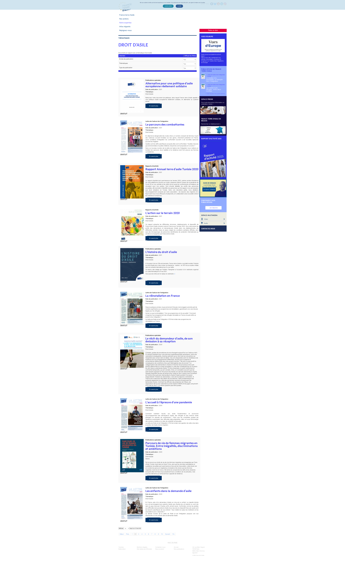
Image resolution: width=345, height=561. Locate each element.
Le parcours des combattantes (164, 124)
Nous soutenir (159, 549)
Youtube (121, 547)
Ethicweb (149, 549)
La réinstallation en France (162, 296)
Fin (173, 534)
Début (122, 534)
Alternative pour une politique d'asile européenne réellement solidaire (169, 85)
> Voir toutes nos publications (215, 94)
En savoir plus (153, 106)
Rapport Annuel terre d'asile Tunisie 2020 (171, 169)
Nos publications (179, 549)
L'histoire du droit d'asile (161, 252)
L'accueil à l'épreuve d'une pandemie (168, 402)
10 (162, 534)
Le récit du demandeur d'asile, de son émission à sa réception (169, 340)
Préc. (127, 534)
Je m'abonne (213, 208)
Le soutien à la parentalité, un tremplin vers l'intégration (214, 79)
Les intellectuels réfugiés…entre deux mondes (213, 89)
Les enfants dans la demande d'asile (168, 491)
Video (206, 219)
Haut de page (172, 542)
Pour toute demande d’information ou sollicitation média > (212, 103)
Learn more (168, 6)
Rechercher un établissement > (211, 124)
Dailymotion (122, 549)
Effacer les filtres (190, 56)
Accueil (176, 547)
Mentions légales (142, 547)
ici (174, 274)
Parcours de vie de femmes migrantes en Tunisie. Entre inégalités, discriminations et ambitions (171, 446)
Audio (206, 223)
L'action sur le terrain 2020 (162, 213)
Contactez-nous (160, 547)
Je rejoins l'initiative (209, 189)
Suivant (167, 534)
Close (179, 6)
